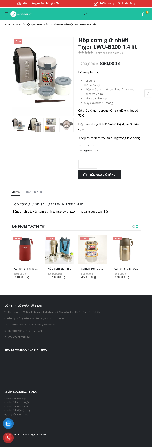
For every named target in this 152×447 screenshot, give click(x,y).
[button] (7, 14)
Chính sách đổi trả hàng (17, 410)
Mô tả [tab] (15, 192)
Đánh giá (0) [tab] (34, 192)
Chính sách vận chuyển (17, 402)
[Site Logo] (21, 14)
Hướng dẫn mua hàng (16, 414)
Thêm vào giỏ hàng (102, 175)
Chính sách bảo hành (16, 406)
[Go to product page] (133, 249)
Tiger (96, 150)
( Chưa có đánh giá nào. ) (109, 52)
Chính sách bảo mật (15, 398)
